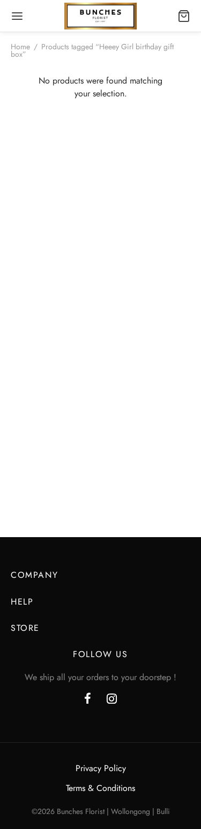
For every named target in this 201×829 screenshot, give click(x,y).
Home (20, 46)
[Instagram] (112, 699)
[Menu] (17, 16)
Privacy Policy (101, 768)
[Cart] (183, 16)
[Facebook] (87, 699)
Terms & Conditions (100, 788)
